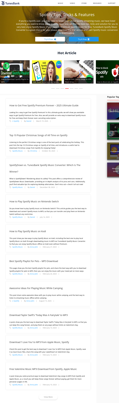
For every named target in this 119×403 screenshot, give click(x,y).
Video (72, 3)
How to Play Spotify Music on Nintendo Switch (34, 201)
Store (84, 3)
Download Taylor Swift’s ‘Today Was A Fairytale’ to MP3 (38, 315)
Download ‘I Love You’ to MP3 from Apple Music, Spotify (39, 342)
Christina (33, 151)
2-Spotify (15, 121)
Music (60, 3)
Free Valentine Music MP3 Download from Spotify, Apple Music (43, 369)
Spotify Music (17, 151)
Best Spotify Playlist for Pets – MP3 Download (33, 261)
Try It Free (48, 39)
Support (111, 3)
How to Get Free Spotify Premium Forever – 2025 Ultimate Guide (43, 105)
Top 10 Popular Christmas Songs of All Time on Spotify (38, 135)
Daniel (28, 121)
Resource (97, 3)
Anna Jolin (34, 247)
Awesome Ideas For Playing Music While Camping (36, 288)
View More (48, 397)
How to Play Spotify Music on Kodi (27, 231)
